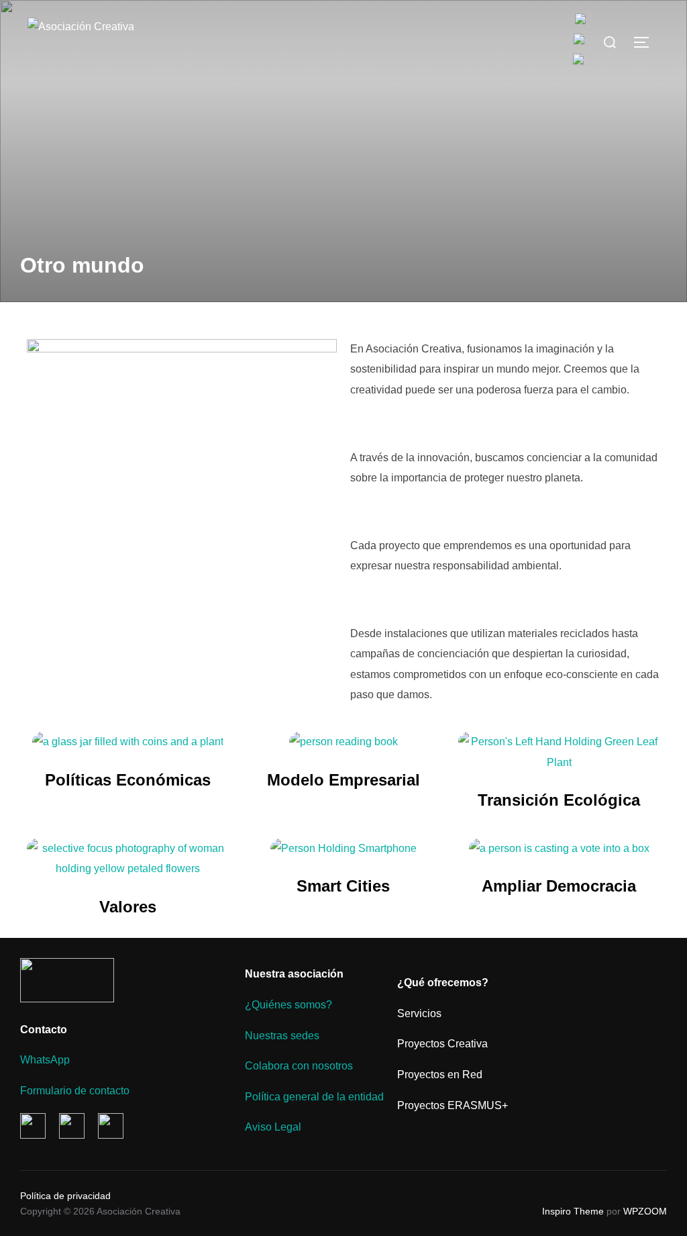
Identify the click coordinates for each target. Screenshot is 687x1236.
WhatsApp (45, 1059)
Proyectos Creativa (442, 1043)
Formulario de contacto (74, 1090)
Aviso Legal (273, 1127)
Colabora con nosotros (299, 1066)
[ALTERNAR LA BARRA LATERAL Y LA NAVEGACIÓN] (646, 42)
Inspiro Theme (573, 1211)
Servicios (419, 1013)
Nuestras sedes (282, 1035)
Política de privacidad (65, 1195)
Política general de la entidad (314, 1096)
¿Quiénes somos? (288, 1004)
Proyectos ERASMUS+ (452, 1105)
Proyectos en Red (439, 1074)
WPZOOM (645, 1211)
